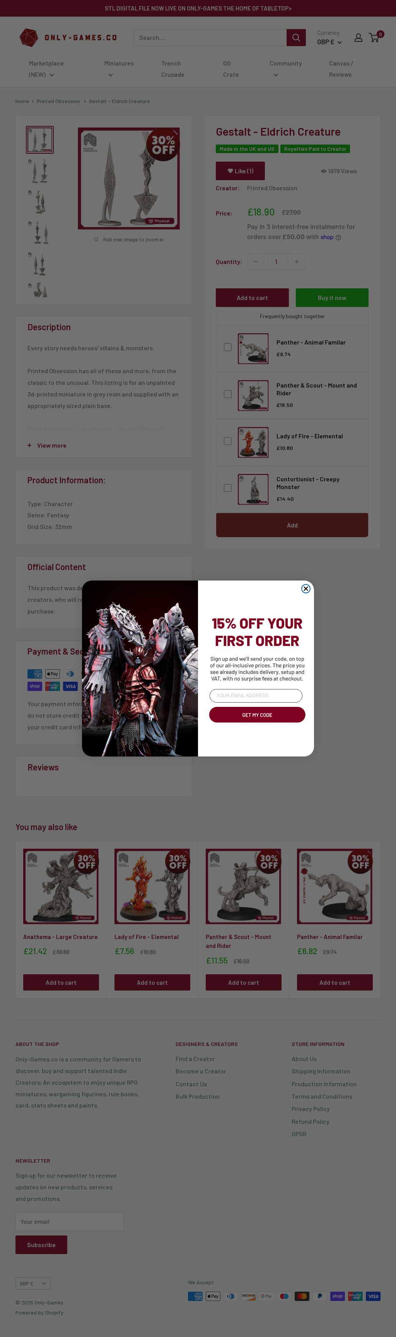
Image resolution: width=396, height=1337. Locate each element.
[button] (256, 724)
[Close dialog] (306, 588)
